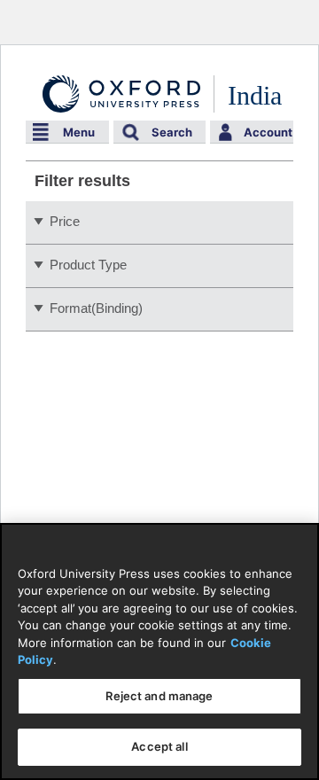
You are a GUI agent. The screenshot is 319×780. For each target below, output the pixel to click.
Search (172, 132)
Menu (79, 132)
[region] (159, 651)
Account (268, 132)
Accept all (159, 746)
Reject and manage (159, 696)
